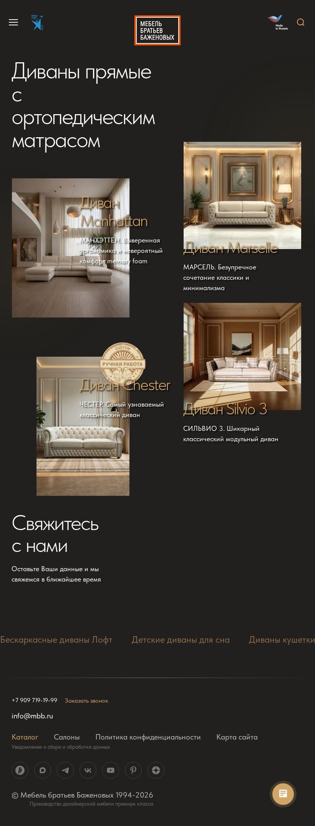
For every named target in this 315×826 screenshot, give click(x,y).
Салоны (67, 736)
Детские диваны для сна (181, 639)
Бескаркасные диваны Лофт (56, 639)
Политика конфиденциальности (148, 736)
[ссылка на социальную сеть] (20, 770)
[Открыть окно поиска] (300, 22)
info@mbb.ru (32, 716)
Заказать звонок (86, 700)
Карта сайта (237, 736)
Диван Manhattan (114, 211)
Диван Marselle (230, 247)
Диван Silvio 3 (225, 409)
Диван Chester (125, 385)
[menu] (12, 22)
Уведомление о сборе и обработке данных (61, 747)
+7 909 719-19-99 (34, 700)
